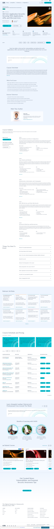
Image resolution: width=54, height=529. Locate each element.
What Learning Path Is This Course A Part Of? (27, 266)
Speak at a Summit (42, 514)
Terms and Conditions (33, 524)
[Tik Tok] (15, 525)
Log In (42, 0)
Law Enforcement (29, 514)
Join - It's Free (46, 0)
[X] (9, 525)
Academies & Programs (30, 511)
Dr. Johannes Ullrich (8, 379)
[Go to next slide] (46, 406)
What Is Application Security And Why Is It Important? (28, 270)
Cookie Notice (47, 524)
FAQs (15, 511)
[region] (27, 527)
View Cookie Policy (22, 527)
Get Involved (42, 508)
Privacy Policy (28, 524)
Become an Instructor (43, 511)
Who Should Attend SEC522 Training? (25, 251)
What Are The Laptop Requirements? (25, 247)
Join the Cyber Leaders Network (44, 517)
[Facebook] (13, 525)
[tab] (7, 2)
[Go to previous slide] (44, 406)
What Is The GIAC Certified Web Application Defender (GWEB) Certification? (32, 255)
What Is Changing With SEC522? (24, 278)
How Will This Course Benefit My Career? (26, 274)
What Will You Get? (22, 259)
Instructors (4, 511)
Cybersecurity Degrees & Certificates (32, 517)
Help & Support (17, 508)
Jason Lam (7, 358)
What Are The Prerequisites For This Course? (26, 262)
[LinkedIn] (7, 525)
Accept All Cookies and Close (45, 527)
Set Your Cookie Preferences (37, 527)
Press (3, 514)
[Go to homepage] (4, 2)
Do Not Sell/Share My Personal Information (41, 524)
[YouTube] (11, 525)
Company (4, 508)
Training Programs (30, 508)
